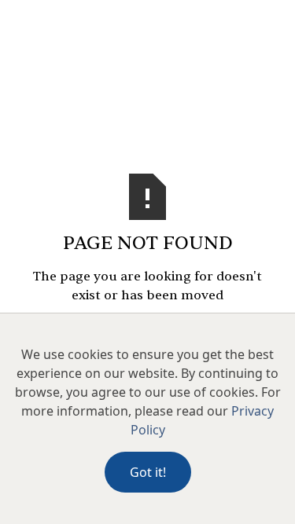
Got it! (148, 472)
